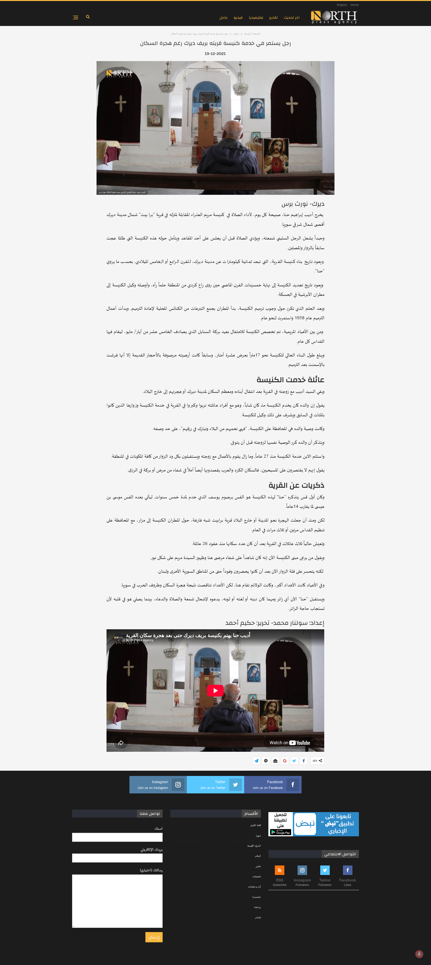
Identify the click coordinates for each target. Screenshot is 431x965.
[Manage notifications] (419, 954)
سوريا (258, 836)
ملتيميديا (256, 17)
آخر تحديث (292, 17)
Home (355, 5)
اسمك (159, 829)
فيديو (238, 17)
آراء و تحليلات (254, 887)
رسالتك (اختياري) (151, 870)
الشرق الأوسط (254, 846)
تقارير (273, 17)
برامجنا (257, 907)
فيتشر (258, 917)
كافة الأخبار (255, 825)
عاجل (223, 17)
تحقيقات (256, 876)
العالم (258, 856)
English (342, 5)
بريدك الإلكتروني (152, 850)
